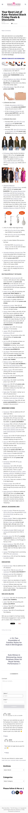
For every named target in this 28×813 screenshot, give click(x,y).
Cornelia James (7, 536)
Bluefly (5, 580)
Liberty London (7, 369)
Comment (4, 678)
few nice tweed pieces (13, 365)
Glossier (5, 610)
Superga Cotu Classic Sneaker (11, 69)
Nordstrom (6, 412)
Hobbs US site (7, 291)
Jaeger (5, 331)
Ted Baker (6, 327)
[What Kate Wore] (14, 4)
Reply (6, 736)
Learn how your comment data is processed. (14, 760)
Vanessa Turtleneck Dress (14, 187)
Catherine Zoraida (8, 530)
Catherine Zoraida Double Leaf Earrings (14, 260)
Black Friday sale (10, 522)
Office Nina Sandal (8, 87)
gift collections (14, 554)
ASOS (5, 602)
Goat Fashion (7, 299)
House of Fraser (7, 483)
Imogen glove (18, 266)
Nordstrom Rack (7, 565)
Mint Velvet (6, 375)
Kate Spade (6, 335)
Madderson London (8, 305)
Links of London (7, 510)
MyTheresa (6, 461)
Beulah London (7, 347)
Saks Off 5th (6, 570)
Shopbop (7, 153)
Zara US (5, 441)
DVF (4, 341)
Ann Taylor (6, 597)
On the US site (14, 278)
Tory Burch (6, 351)
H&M (4, 447)
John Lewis (6, 479)
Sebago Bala (6, 73)
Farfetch (5, 455)
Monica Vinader (7, 518)
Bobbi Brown (6, 556)
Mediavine (17, 811)
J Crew (5, 357)
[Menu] (2, 4)
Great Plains (6, 380)
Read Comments (6, 30)
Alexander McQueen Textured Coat (13, 252)
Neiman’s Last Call (8, 574)
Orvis (4, 396)
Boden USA (6, 384)
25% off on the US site (13, 230)
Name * (6, 693)
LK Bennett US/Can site (15, 111)
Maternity (8, 185)
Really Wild (6, 392)
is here (13, 389)
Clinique (5, 606)
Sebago (5, 311)
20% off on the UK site (13, 234)
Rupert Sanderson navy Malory (11, 79)
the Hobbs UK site (8, 295)
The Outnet (6, 424)
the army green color (12, 162)
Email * (5, 699)
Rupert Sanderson (8, 544)
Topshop (5, 435)
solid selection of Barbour (17, 398)
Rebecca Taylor (7, 361)
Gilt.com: (5, 584)
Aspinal (5, 552)
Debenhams (6, 466)
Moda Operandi (7, 491)
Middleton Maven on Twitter (11, 208)
